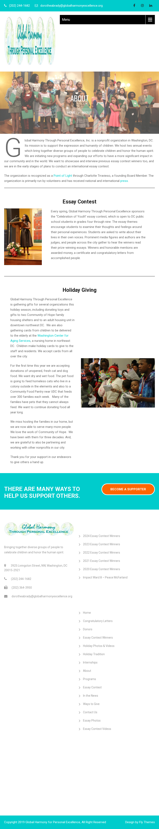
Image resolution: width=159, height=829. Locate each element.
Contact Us (90, 712)
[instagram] (142, 5)
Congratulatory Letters (98, 621)
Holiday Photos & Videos (98, 646)
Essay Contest (92, 687)
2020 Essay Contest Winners (101, 569)
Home (71, 112)
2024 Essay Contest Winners (101, 536)
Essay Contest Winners (98, 637)
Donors (87, 629)
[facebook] (134, 5)
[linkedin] (151, 5)
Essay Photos (92, 720)
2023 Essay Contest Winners (101, 544)
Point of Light (63, 176)
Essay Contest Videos (97, 728)
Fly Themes (147, 822)
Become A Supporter (128, 489)
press (124, 181)
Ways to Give (91, 704)
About (87, 670)
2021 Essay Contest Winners (101, 560)
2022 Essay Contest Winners (101, 552)
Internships (90, 662)
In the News (90, 695)
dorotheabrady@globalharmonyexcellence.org (71, 5)
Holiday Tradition (94, 654)
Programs (89, 679)
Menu (66, 20)
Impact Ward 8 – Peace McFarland (105, 577)
